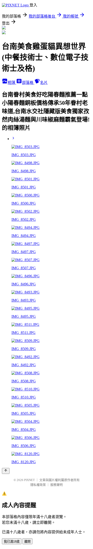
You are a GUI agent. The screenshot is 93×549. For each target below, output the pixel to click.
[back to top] (6, 471)
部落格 (28, 83)
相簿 (12, 83)
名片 (44, 83)
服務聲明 (56, 484)
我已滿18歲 (12, 541)
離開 (27, 541)
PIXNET (29, 480)
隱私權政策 (38, 484)
